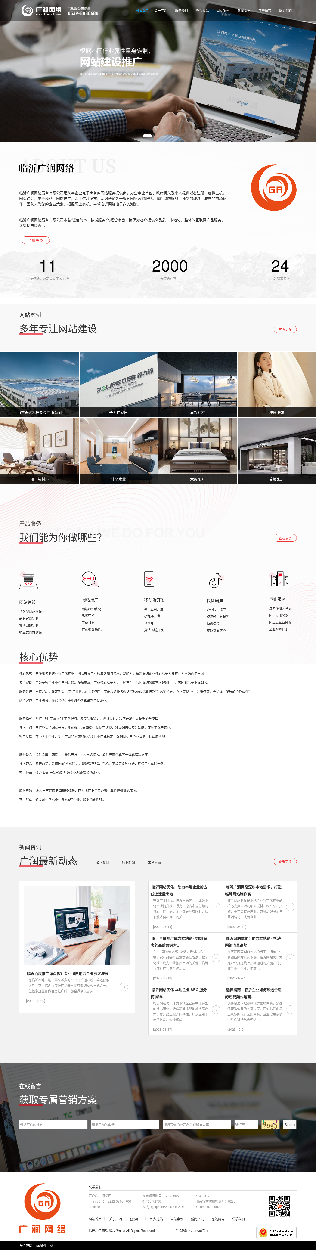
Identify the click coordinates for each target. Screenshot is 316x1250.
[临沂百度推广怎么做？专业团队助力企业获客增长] (124, 987)
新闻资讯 (244, 10)
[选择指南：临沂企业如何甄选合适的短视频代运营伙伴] (290, 1009)
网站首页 (142, 10)
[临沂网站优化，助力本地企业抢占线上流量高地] (216, 907)
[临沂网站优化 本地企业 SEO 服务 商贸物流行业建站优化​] (216, 1009)
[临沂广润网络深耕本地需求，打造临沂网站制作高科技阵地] (290, 907)
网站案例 (223, 10)
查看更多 (285, 329)
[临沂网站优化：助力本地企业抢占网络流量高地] (290, 958)
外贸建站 (202, 10)
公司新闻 (102, 862)
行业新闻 (128, 862)
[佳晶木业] (119, 451)
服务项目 (181, 10)
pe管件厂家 (45, 1245)
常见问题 (154, 862)
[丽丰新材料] (39, 451)
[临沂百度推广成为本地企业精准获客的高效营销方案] (216, 958)
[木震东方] (197, 451)
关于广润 (160, 10)
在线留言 (264, 10)
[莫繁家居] (277, 451)
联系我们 (285, 10)
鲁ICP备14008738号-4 (191, 1230)
